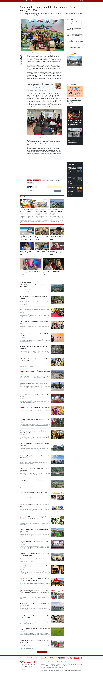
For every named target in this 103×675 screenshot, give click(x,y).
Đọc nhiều (71, 19)
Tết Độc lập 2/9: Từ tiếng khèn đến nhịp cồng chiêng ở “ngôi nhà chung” (34, 297)
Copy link (21, 64)
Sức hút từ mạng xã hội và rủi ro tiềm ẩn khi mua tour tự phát (35, 481)
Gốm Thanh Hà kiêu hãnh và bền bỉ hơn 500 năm (37, 407)
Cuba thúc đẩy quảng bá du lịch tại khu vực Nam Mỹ (33, 383)
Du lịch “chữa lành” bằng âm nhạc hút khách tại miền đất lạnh (35, 322)
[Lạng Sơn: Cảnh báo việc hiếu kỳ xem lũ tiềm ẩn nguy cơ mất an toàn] (75, 132)
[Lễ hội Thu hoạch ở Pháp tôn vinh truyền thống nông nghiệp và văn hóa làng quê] (57, 362)
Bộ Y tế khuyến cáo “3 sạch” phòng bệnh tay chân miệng (74, 100)
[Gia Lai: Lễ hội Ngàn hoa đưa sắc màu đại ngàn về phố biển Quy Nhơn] (57, 532)
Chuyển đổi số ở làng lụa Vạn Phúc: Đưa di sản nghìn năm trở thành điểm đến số (35, 567)
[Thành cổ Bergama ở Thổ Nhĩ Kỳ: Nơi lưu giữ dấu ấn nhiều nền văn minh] (57, 374)
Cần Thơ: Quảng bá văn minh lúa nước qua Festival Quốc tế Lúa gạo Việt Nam (35, 629)
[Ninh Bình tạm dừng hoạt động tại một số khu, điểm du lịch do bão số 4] (57, 471)
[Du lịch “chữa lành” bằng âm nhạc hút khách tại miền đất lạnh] (57, 325)
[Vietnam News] (62, 658)
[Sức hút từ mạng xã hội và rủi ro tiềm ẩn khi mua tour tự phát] (57, 484)
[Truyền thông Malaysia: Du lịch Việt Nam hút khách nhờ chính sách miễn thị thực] (42, 203)
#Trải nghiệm (58, 180)
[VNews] (81, 658)
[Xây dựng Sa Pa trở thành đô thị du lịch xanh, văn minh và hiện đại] (57, 422)
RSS (54, 661)
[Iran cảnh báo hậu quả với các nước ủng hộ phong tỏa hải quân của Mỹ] (79, 179)
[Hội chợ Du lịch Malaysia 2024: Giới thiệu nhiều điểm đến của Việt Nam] (27, 203)
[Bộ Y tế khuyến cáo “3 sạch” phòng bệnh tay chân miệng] (75, 91)
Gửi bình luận (57, 191)
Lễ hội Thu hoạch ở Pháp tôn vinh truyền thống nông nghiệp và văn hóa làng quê (34, 359)
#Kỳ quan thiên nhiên (37, 180)
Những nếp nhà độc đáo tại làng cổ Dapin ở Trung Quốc (33, 285)
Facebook (21, 55)
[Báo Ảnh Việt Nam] (76, 658)
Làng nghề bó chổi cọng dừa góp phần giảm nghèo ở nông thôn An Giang (34, 616)
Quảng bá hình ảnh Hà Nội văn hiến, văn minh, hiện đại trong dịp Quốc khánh (34, 554)
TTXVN (66, 661)
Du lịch (21, 4)
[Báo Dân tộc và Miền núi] (21, 658)
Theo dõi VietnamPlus (51, 186)
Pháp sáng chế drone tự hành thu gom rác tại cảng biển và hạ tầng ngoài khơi (72, 169)
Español (69, 0)
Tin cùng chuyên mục (27, 282)
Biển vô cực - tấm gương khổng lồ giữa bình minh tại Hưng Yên (34, 334)
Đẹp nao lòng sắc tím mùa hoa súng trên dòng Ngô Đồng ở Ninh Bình (74, 35)
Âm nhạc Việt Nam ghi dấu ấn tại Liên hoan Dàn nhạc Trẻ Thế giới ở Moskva (75, 122)
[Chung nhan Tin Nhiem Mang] (77, 664)
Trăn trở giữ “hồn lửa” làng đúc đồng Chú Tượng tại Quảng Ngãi (33, 347)
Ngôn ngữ (62, 661)
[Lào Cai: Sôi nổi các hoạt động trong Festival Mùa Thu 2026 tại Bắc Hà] (57, 644)
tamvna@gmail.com (64, 665)
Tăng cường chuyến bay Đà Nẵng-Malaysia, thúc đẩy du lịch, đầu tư (57, 211)
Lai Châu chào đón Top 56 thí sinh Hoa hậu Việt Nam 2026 (34, 542)
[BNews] (27, 658)
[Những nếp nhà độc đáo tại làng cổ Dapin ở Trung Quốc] (57, 288)
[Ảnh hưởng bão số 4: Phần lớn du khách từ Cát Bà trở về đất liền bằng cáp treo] (57, 434)
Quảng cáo (76, 661)
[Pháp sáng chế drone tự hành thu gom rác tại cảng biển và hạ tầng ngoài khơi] (79, 169)
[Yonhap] (53, 658)
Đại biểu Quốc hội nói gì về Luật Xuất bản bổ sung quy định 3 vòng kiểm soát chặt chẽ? (71, 190)
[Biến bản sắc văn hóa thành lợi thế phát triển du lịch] (57, 496)
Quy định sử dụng (49, 661)
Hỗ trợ (58, 661)
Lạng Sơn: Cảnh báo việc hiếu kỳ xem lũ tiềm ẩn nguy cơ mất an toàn (74, 140)
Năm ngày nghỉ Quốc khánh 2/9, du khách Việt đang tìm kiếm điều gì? (73, 46)
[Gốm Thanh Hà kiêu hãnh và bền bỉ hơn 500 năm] (57, 410)
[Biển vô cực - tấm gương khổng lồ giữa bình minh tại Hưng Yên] (57, 337)
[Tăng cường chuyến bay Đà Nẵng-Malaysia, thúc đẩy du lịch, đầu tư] (57, 203)
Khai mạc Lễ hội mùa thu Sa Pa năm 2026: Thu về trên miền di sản (34, 395)
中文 (72, 0)
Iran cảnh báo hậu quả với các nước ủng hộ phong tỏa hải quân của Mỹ (72, 179)
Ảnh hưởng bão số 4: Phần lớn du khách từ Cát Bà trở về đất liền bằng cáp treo (34, 432)
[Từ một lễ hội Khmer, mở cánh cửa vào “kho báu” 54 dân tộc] (57, 312)
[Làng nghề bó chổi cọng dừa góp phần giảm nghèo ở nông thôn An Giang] (57, 619)
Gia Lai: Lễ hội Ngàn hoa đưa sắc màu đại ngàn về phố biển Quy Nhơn (34, 530)
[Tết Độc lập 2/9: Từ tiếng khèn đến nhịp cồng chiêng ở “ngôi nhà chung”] (57, 300)
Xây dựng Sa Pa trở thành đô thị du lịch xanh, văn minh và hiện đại (34, 420)
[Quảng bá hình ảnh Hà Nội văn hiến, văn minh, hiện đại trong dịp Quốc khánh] (57, 557)
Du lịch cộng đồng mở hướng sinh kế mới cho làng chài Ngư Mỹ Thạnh (34, 456)
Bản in (21, 61)
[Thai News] (40, 658)
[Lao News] (36, 658)
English (62, 0)
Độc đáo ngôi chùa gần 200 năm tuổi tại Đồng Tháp (75, 22)
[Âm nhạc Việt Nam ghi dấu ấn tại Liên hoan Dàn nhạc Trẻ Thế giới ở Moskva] (75, 114)
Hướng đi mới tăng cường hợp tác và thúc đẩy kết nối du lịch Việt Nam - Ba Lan (34, 579)
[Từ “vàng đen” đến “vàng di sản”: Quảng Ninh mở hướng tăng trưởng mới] (57, 606)
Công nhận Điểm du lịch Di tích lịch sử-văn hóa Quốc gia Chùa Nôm (35, 444)
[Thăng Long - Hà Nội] (77, 1)
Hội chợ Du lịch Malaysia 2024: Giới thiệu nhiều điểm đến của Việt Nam (27, 211)
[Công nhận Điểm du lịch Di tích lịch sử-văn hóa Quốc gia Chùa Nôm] (57, 447)
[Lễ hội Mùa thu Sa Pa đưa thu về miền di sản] (57, 508)
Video (70, 107)
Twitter (21, 58)
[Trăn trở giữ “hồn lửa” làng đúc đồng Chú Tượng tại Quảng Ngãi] (57, 349)
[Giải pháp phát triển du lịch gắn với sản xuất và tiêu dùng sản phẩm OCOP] (57, 520)
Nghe (71, 173)
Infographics (72, 84)
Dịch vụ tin (70, 661)
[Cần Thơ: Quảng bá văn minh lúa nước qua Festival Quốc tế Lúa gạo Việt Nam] (57, 631)
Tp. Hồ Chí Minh (31, 182)
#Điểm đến (52, 180)
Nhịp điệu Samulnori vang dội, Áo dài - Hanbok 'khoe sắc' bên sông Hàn (75, 40)
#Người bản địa (45, 180)
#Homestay (29, 180)
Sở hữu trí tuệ (43, 661)
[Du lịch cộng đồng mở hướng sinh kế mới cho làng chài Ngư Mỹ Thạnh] (57, 459)
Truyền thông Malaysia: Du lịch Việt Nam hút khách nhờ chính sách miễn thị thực (42, 211)
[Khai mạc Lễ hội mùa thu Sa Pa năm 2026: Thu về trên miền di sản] (57, 398)
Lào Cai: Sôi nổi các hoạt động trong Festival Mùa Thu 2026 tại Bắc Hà (34, 641)
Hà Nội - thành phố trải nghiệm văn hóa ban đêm (74, 29)
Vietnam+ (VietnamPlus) (29, 1)
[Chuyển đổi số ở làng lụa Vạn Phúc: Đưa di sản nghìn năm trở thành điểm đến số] (57, 569)
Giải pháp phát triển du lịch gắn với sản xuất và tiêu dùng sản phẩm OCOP (34, 517)
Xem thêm (42, 652)
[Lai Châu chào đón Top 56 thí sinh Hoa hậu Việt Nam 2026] (57, 544)
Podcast (71, 164)
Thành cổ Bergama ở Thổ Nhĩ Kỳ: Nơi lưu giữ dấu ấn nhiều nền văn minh (35, 372)
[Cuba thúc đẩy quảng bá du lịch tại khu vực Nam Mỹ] (57, 386)
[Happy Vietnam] (45, 658)
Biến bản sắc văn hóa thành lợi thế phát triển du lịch (33, 492)
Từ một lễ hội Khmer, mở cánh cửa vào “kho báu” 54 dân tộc (34, 310)
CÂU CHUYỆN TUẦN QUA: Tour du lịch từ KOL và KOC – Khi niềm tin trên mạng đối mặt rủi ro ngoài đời (35, 591)
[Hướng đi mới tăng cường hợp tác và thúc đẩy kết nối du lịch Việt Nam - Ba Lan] (57, 582)
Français (65, 0)
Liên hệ (80, 661)
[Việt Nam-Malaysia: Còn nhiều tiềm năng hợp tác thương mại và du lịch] (58, 86)
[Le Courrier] (70, 658)
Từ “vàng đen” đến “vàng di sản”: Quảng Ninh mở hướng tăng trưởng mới (35, 604)
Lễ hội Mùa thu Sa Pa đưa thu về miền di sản (34, 505)
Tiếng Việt (59, 0)
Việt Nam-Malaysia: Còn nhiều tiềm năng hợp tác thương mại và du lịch (40, 85)
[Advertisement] (44, 168)
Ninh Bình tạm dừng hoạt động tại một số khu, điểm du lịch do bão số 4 (34, 469)
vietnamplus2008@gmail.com (48, 668)
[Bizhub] (32, 658)
